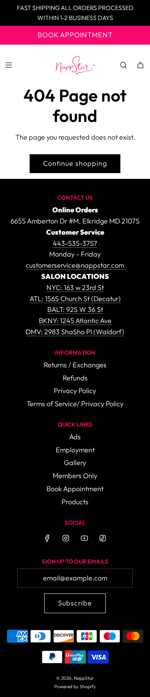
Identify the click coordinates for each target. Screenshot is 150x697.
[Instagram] (65, 538)
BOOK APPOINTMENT (75, 34)
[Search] (123, 65)
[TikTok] (102, 538)
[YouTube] (84, 538)
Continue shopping (75, 163)
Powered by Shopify (75, 686)
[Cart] (140, 65)
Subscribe (75, 603)
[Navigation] (8, 65)
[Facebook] (47, 538)
